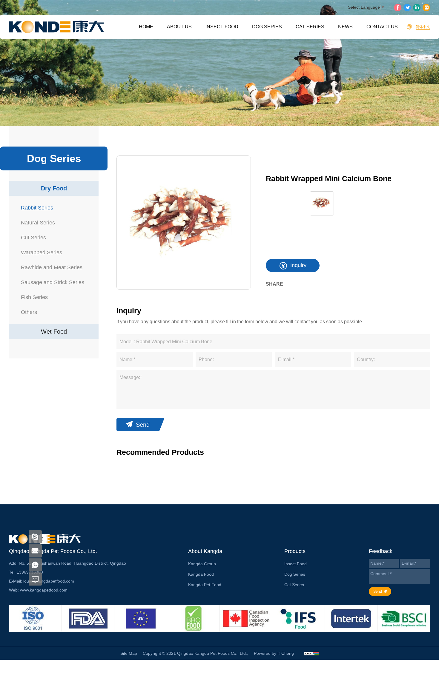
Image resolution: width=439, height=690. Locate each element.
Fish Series (34, 297)
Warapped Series (41, 252)
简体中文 (423, 27)
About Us (179, 26)
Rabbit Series (37, 208)
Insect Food (221, 26)
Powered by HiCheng (274, 653)
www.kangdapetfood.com (43, 590)
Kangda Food (201, 574)
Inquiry (298, 265)
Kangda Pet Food (204, 584)
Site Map (128, 653)
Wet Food (54, 331)
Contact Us (382, 26)
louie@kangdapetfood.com (48, 581)
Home (146, 26)
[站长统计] (311, 653)
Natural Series (38, 223)
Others (29, 312)
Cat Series (310, 26)
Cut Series (33, 238)
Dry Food (54, 188)
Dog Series (267, 26)
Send (143, 424)
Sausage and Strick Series (52, 282)
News (345, 26)
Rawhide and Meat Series (51, 267)
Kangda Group (202, 563)
